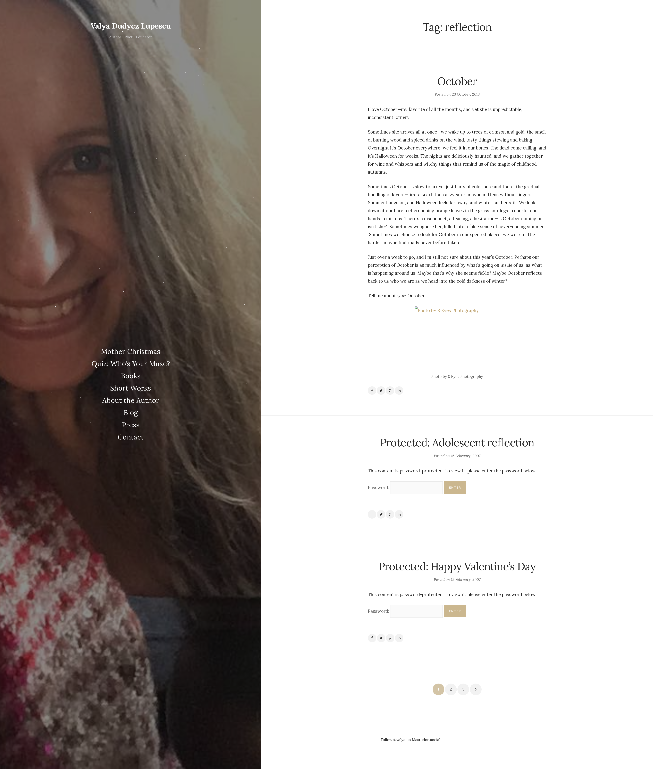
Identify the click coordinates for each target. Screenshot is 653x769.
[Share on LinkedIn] (399, 390)
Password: (379, 487)
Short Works (130, 388)
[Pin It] (390, 390)
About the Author (130, 400)
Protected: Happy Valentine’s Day (457, 566)
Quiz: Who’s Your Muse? (130, 363)
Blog (131, 412)
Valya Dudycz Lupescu (130, 26)
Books (130, 375)
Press (130, 424)
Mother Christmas (130, 351)
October (457, 81)
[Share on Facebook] (372, 390)
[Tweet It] (381, 390)
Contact (131, 436)
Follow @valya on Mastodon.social (410, 739)
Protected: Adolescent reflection (457, 442)
